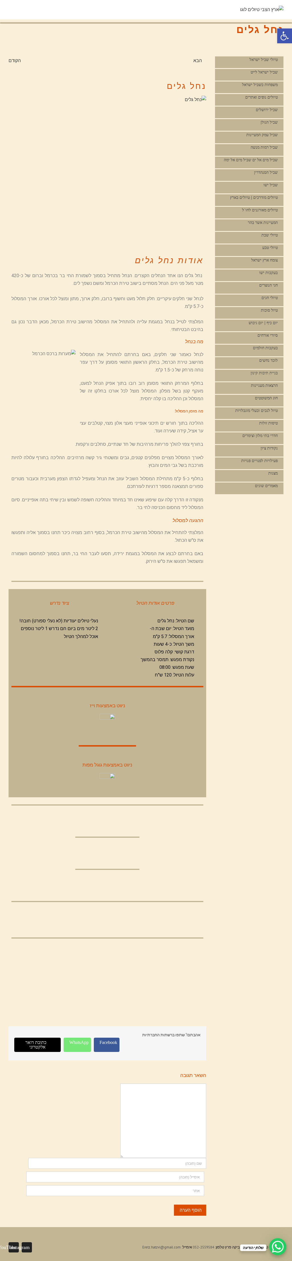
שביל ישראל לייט (264, 72)
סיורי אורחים (267, 335)
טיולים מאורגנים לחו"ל (260, 210)
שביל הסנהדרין (266, 172)
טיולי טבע (270, 247)
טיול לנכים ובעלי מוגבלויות (256, 410)
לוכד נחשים (268, 360)
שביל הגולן (269, 122)
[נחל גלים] (107, 170)
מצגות (273, 473)
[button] (284, 35)
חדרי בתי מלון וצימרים (260, 435)
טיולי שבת (269, 235)
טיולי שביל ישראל (264, 59)
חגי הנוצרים (268, 285)
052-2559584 (203, 1247)
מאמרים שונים (266, 485)
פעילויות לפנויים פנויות (259, 460)
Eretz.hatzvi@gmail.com (161, 1247)
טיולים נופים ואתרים (261, 97)
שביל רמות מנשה (264, 147)
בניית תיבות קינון (264, 373)
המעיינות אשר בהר (263, 222)
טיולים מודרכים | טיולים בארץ (254, 197)
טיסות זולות (268, 423)
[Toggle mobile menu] (238, 10)
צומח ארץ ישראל (264, 260)
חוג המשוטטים (266, 398)
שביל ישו (270, 185)
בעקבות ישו (268, 272)
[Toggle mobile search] (227, 10)
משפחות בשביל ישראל (260, 84)
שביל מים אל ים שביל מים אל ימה (251, 160)
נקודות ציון (269, 448)
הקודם (15, 60)
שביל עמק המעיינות (262, 134)
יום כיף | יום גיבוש (263, 322)
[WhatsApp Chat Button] (277, 1246)
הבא (197, 60)
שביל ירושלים (267, 109)
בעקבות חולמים (265, 348)
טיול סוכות (269, 310)
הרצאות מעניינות (264, 385)
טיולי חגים (269, 297)
